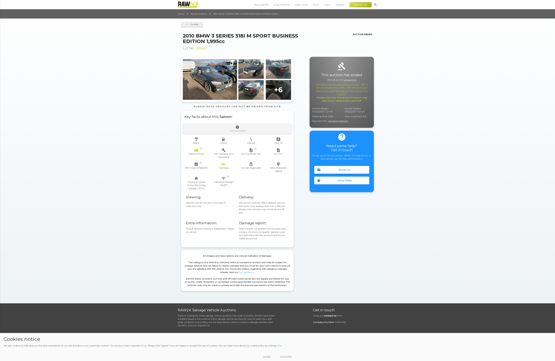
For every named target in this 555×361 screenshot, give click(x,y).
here (279, 345)
